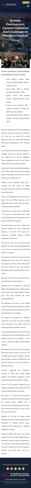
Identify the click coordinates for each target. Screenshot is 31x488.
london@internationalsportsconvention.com (16, 481)
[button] (28, 6)
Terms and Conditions (20, 483)
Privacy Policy (8, 483)
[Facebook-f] (19, 468)
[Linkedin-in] (11, 468)
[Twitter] (7, 468)
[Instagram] (23, 468)
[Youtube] (15, 468)
